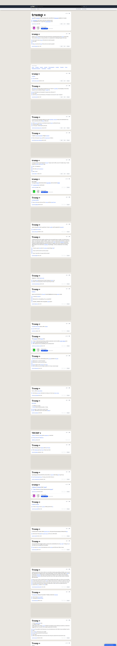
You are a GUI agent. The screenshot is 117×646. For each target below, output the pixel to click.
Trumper (40, 124)
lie (68, 543)
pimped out (47, 435)
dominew (36, 549)
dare (36, 36)
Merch (68, 23)
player (37, 183)
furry (38, 584)
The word (55, 119)
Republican (62, 242)
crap (38, 390)
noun (33, 18)
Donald (51, 489)
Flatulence (33, 291)
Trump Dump (44, 68)
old (53, 474)
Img (33, 229)
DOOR (48, 301)
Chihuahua (36, 450)
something (56, 88)
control (44, 533)
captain (39, 547)
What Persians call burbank (38, 140)
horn (61, 543)
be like (36, 477)
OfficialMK (36, 255)
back (49, 138)
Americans (56, 594)
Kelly (53, 248)
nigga (35, 437)
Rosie (34, 489)
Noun (35, 403)
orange (47, 202)
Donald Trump (53, 202)
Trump (33, 127)
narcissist (38, 576)
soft (37, 168)
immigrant (47, 135)
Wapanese (56, 18)
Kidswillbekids (36, 204)
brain (52, 280)
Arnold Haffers (36, 395)
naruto (46, 21)
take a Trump (56, 393)
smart (61, 341)
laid (39, 227)
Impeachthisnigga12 (37, 283)
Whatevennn (36, 600)
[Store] (84, 6)
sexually (33, 326)
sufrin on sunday (36, 80)
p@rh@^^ (35, 173)
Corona (46, 533)
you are (43, 625)
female (46, 326)
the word (46, 162)
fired (40, 248)
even (38, 597)
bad (37, 280)
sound (58, 294)
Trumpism (62, 67)
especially (40, 135)
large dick (62, 227)
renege (38, 37)
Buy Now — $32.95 (44, 28)
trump (33, 23)
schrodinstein (36, 412)
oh (34, 171)
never (51, 547)
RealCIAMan (36, 452)
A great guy (35, 185)
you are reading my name (38, 345)
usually (51, 227)
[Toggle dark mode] (86, 6)
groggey (36, 637)
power (46, 364)
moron (48, 531)
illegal (38, 506)
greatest (37, 164)
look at (37, 229)
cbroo (35, 439)
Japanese (38, 18)
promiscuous (37, 326)
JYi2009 (36, 536)
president (37, 200)
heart (52, 123)
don (58, 474)
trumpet (41, 67)
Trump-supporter (51, 67)
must (63, 36)
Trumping (37, 67)
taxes (40, 138)
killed (59, 183)
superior (36, 623)
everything (51, 119)
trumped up (41, 168)
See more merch (50, 28)
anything (40, 435)
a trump (38, 328)
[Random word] (81, 6)
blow (34, 78)
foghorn (33, 76)
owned (45, 487)
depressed (38, 574)
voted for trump (40, 598)
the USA (56, 358)
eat (35, 202)
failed (41, 533)
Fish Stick (35, 491)
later (34, 342)
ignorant (45, 531)
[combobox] (60, 7)
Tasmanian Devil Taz (37, 479)
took (40, 450)
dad (36, 94)
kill (44, 584)
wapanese (35, 20)
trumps (39, 229)
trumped (45, 67)
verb (33, 409)
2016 (54, 242)
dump (41, 390)
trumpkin (57, 67)
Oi (33, 296)
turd (46, 447)
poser (36, 594)
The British (34, 358)
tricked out (34, 435)
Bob (33, 547)
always (43, 120)
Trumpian (49, 68)
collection (34, 504)
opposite (35, 339)
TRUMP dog (41, 437)
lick (46, 580)
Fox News (45, 248)
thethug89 (35, 46)
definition (35, 88)
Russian (34, 364)
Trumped (46, 138)
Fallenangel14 (36, 368)
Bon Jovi (35, 123)
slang (40, 278)
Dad (33, 92)
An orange (33, 200)
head (42, 40)
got (40, 489)
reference (34, 487)
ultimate (41, 164)
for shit (43, 278)
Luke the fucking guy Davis (38, 127)
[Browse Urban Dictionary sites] (33, 7)
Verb (33, 403)
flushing (48, 410)
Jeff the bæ (36, 231)
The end (34, 407)
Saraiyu (35, 23)
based (49, 21)
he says (41, 339)
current (49, 358)
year (51, 474)
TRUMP (33, 439)
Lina (33, 328)
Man (36, 631)
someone (37, 135)
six (52, 506)
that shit (37, 437)
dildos (38, 504)
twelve (64, 341)
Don (33, 477)
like (38, 185)
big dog (42, 447)
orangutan (42, 364)
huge (43, 450)
